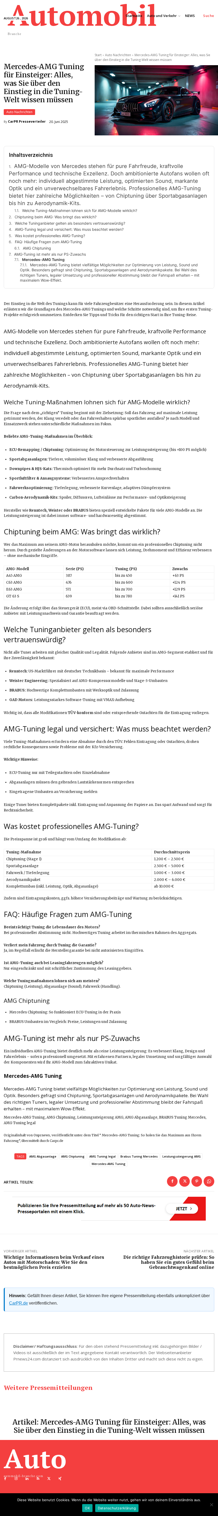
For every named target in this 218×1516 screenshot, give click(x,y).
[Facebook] (172, 1181)
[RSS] (38, 1479)
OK (87, 1508)
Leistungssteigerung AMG (181, 1156)
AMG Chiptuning (37, 248)
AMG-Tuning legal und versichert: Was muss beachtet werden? (69, 229)
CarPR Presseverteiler (27, 121)
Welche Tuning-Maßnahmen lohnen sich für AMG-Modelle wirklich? (79, 210)
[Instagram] (16, 1479)
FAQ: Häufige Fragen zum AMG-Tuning (48, 242)
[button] (208, 16)
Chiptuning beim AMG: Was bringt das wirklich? (56, 217)
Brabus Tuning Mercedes (139, 1156)
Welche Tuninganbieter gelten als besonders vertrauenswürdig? (70, 223)
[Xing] (60, 1479)
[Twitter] (184, 1181)
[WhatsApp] (209, 1181)
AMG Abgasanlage (42, 1156)
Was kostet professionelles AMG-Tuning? (50, 235)
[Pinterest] (196, 1181)
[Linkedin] (27, 1479)
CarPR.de (18, 1303)
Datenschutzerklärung (117, 1508)
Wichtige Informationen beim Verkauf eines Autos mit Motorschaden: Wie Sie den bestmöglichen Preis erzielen (54, 1262)
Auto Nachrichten (19, 112)
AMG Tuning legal (102, 1156)
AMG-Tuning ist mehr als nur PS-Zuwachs (50, 254)
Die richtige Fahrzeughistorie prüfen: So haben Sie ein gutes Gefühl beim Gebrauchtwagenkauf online (168, 1262)
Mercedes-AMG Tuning (108, 1164)
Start (98, 55)
